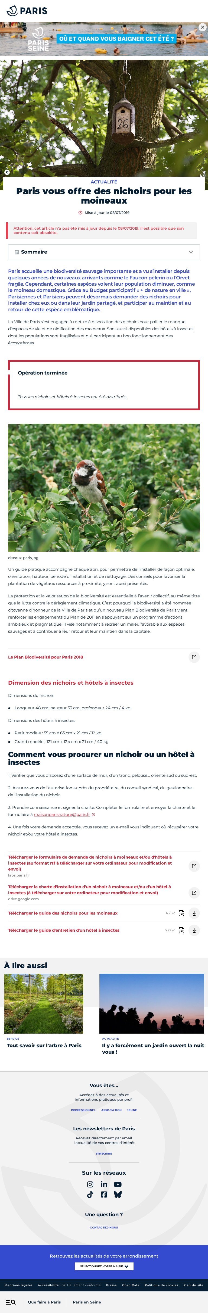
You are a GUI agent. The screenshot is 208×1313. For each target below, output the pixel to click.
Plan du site (193, 1285)
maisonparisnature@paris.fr (62, 814)
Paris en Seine (87, 1302)
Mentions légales (18, 1285)
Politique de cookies (161, 1285)
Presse (111, 1285)
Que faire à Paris (44, 1302)
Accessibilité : (69, 1285)
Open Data (130, 1285)
